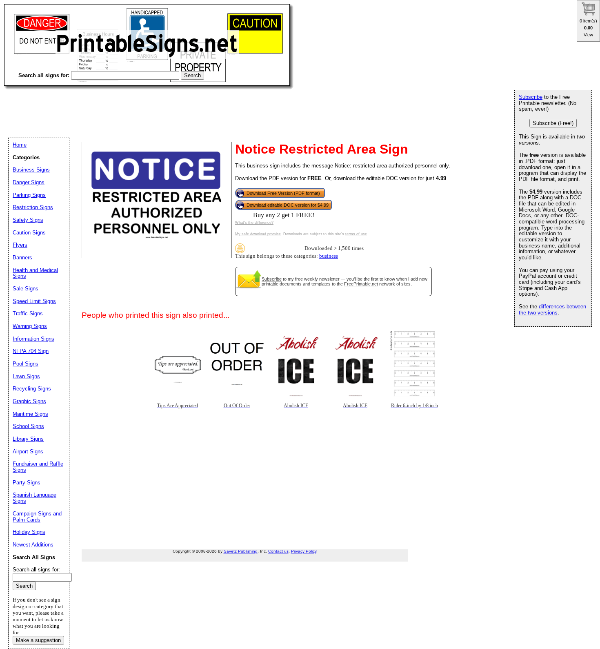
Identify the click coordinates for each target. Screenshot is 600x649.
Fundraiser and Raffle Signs (38, 467)
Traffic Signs (28, 313)
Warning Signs (30, 326)
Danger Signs (28, 182)
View (588, 34)
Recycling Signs (32, 389)
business (328, 256)
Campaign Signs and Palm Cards (37, 517)
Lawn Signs (26, 376)
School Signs (28, 426)
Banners (22, 257)
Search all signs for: (36, 569)
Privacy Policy (303, 551)
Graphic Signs (29, 401)
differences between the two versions (552, 309)
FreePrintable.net (361, 283)
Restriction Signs (33, 207)
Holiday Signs (29, 532)
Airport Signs (28, 451)
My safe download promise (258, 234)
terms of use (356, 234)
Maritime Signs (30, 414)
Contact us (278, 551)
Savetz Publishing (241, 551)
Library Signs (28, 439)
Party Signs (26, 483)
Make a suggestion (38, 640)
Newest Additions (33, 545)
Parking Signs (29, 195)
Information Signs (33, 339)
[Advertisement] (152, 106)
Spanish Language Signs (34, 498)
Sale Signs (25, 288)
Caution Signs (29, 233)
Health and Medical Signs (35, 273)
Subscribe (272, 279)
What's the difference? (254, 223)
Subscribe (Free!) (553, 123)
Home (20, 145)
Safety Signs (28, 220)
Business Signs (31, 170)
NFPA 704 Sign (31, 351)
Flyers (20, 245)
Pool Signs (25, 364)
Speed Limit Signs (34, 301)
